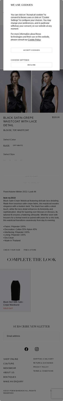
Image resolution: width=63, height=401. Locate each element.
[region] (31, 200)
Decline (32, 65)
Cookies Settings (20, 60)
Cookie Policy (34, 40)
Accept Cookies (31, 50)
